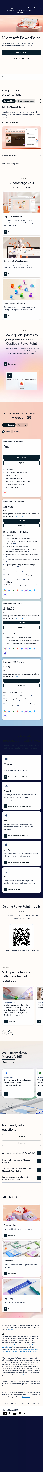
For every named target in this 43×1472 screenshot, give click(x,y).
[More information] (13, 543)
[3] (3, 1378)
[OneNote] (26, 590)
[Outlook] (21, 590)
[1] (3, 1333)
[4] (3, 1389)
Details (10, 1330)
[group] (18, 1005)
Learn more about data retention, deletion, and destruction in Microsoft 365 (20, 1350)
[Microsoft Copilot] (5, 590)
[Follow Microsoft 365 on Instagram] (20, 1413)
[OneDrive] (30, 590)
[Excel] (13, 590)
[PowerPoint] (5, 492)
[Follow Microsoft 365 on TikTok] (25, 1413)
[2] (3, 1355)
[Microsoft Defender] (34, 590)
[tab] (9, 101)
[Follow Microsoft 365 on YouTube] (15, 1413)
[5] (3, 1400)
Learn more (19, 13)
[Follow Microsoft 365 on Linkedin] (5, 1413)
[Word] (9, 590)
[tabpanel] (21, 136)
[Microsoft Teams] (5, 594)
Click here (7, 950)
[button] (21, 76)
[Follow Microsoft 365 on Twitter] (10, 1413)
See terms (19, 516)
